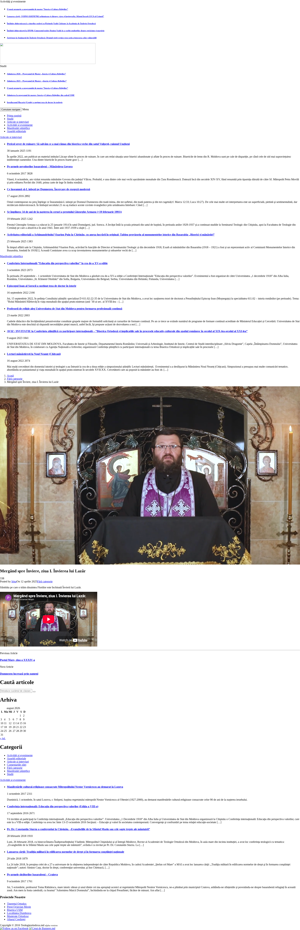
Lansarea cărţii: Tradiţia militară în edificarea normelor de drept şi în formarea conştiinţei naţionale (65, 851)
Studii (10, 118)
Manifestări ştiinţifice (18, 128)
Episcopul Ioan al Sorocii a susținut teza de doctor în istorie (41, 285)
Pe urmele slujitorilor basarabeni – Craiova (32, 874)
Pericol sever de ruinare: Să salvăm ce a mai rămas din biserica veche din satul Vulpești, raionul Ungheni (68, 143)
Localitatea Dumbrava (19, 913)
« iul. (3, 738)
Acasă (10, 375)
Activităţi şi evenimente (20, 125)
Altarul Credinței (16, 919)
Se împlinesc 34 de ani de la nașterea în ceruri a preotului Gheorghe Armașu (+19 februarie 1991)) (64, 211)
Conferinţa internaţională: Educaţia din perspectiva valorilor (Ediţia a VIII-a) (52, 806)
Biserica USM (15, 909)
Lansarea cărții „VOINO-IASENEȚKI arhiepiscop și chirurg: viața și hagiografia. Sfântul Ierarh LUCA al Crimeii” (55, 16)
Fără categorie (14, 378)
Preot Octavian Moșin (19, 906)
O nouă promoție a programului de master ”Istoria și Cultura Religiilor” (37, 9)
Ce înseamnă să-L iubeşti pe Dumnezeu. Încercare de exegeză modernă (48, 189)
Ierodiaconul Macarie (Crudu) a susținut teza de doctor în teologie (34, 102)
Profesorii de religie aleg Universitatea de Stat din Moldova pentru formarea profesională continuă (64, 308)
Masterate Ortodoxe (18, 916)
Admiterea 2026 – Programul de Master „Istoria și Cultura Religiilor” (36, 74)
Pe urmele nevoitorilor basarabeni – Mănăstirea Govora (40, 166)
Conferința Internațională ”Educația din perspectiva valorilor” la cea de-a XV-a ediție (57, 263)
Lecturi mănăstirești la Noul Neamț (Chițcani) (34, 353)
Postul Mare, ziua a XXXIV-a (17, 660)
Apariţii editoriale (16, 131)
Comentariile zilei (16, 764)
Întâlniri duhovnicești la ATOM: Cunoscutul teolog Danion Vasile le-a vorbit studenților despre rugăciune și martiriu (55, 31)
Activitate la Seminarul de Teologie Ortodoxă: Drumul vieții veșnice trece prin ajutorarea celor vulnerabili (52, 38)
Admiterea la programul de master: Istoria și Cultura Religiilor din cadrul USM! (40, 95)
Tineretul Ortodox (17, 903)
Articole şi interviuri (18, 121)
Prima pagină (14, 115)
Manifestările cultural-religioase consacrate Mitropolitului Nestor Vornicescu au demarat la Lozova (65, 786)
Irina (13, 581)
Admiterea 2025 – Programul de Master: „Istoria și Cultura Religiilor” (37, 81)
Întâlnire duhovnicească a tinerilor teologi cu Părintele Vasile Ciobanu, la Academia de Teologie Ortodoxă (51, 23)
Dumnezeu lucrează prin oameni (19, 673)
